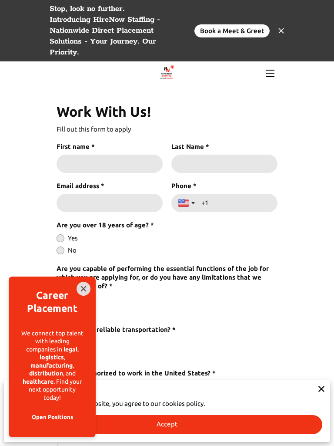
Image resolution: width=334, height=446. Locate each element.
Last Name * (190, 146)
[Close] (83, 289)
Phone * (184, 185)
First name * (76, 146)
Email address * (80, 185)
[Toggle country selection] (187, 203)
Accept (167, 424)
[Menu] (269, 73)
